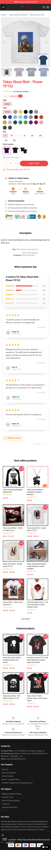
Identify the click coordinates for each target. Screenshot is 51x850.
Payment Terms (7, 797)
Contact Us (6, 804)
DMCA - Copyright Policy (10, 779)
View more (25, 619)
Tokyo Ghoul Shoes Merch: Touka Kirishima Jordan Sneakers (36, 566)
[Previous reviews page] (34, 444)
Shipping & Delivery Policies (11, 794)
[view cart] (47, 7)
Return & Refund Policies (11, 801)
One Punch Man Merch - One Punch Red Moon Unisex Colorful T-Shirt (37, 604)
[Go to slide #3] (31, 72)
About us (5, 769)
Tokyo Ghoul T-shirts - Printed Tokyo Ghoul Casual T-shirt (37, 698)
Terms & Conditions (9, 773)
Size (4, 132)
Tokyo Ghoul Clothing (18, 15)
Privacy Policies (7, 776)
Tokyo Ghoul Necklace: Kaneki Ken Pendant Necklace (35, 492)
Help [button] (46, 847)
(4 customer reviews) (21, 91)
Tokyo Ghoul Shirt (36, 15)
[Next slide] (46, 42)
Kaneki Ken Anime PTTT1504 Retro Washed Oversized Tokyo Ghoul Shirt (37, 660)
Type (5, 100)
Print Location (8, 144)
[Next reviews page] (46, 444)
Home (3, 15)
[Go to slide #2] (19, 72)
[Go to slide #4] (43, 72)
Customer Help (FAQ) (9, 807)
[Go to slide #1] (6, 72)
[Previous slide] (4, 42)
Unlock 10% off (5, 839)
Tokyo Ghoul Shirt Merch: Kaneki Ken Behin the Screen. (12, 660)
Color (5, 108)
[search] (43, 7)
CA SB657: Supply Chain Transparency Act (17, 783)
